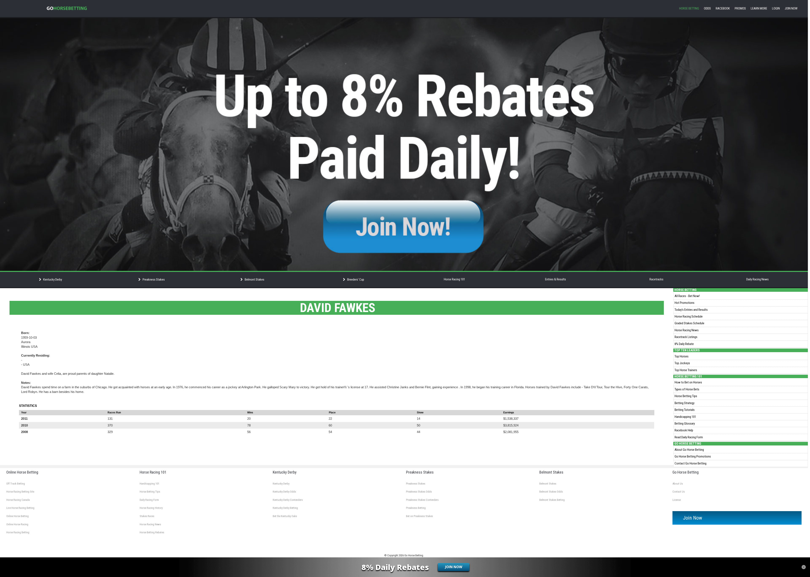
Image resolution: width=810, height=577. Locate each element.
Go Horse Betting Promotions (693, 456)
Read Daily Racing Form (689, 437)
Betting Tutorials (685, 410)
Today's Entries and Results (691, 310)
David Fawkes (337, 307)
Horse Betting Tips (686, 396)
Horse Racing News (687, 330)
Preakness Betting (416, 507)
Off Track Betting (15, 483)
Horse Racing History (151, 507)
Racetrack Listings (686, 337)
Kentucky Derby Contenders (288, 499)
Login (776, 8)
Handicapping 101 (685, 417)
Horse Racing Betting (17, 532)
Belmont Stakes (547, 483)
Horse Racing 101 (454, 279)
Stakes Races (147, 516)
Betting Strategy (684, 403)
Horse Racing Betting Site (20, 491)
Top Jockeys (682, 363)
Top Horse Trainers (686, 370)
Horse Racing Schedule (689, 316)
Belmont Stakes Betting (552, 499)
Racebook (723, 8)
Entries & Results (555, 279)
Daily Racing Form (149, 499)
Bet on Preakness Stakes (419, 516)
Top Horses (681, 356)
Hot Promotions (684, 303)
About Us (677, 483)
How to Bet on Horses (688, 382)
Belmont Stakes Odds (551, 491)
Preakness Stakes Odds (419, 491)
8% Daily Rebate (684, 344)
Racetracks (656, 279)
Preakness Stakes (415, 483)
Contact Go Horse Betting (690, 463)
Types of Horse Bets (687, 389)
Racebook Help (684, 430)
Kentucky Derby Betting (285, 507)
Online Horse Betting (17, 516)
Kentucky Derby (281, 483)
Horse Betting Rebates (152, 532)
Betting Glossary (685, 423)
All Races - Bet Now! (687, 296)
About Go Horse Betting (689, 450)
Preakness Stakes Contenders (422, 499)
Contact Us (678, 491)
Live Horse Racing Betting (20, 507)
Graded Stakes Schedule (689, 323)
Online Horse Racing (17, 524)
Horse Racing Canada (18, 499)
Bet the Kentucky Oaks (285, 516)
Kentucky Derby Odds (284, 491)
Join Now (791, 8)
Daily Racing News (757, 279)
